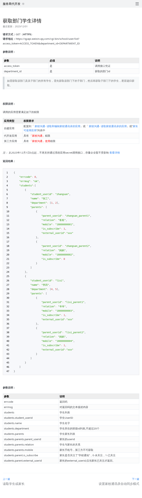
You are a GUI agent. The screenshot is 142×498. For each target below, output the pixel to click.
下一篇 (135, 479)
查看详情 (114, 152)
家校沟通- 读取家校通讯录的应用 (108, 126)
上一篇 (6, 479)
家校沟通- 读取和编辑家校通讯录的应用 (57, 126)
